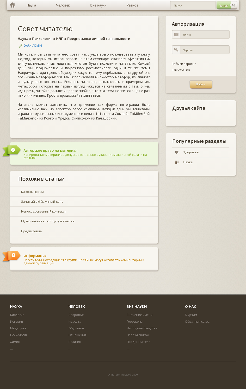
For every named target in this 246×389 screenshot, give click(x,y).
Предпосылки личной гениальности (98, 38)
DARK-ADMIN (33, 46)
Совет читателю (45, 28)
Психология (42, 38)
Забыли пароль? (184, 64)
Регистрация (181, 70)
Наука (23, 38)
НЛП (59, 38)
